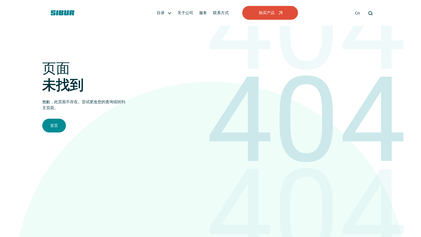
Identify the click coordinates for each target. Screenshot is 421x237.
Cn (357, 13)
